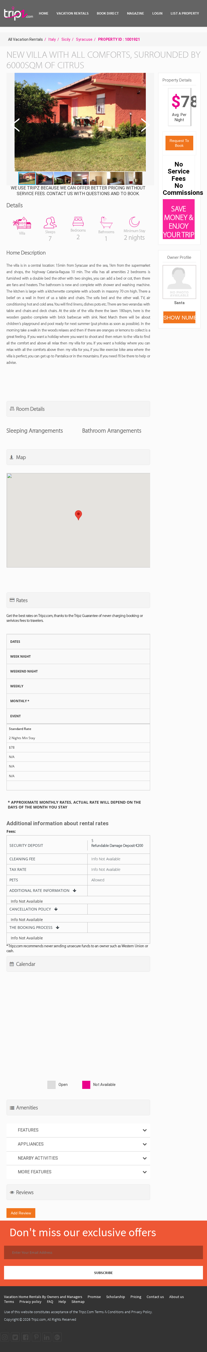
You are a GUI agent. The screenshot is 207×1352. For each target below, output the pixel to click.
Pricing (135, 1296)
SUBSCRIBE (103, 1272)
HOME (44, 13)
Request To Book (179, 143)
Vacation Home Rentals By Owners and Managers (43, 1296)
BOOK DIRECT (108, 13)
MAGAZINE (135, 13)
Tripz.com (38, 1319)
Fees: (11, 831)
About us (176, 1296)
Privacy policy (30, 1301)
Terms (9, 1301)
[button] (80, 122)
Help (62, 1301)
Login (157, 13)
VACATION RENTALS (73, 13)
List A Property (185, 13)
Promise (94, 1296)
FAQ (50, 1301)
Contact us (155, 1296)
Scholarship (115, 1296)
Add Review (21, 1213)
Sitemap (78, 1301)
